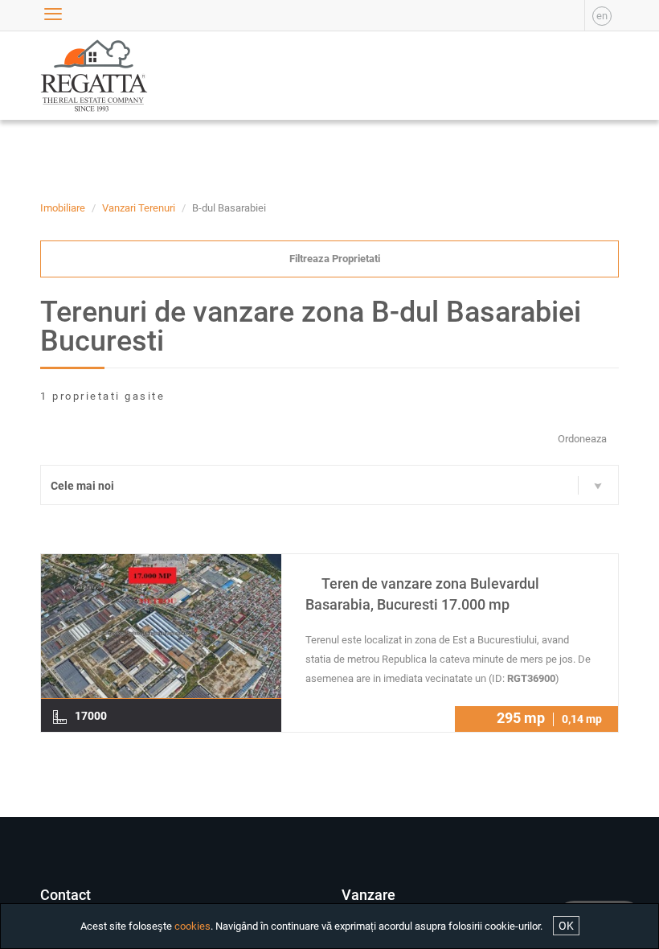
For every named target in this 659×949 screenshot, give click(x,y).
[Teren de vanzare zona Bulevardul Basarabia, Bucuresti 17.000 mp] (161, 628)
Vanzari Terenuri (138, 208)
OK (566, 925)
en (602, 16)
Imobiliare (62, 208)
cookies (192, 926)
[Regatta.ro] (78, 75)
